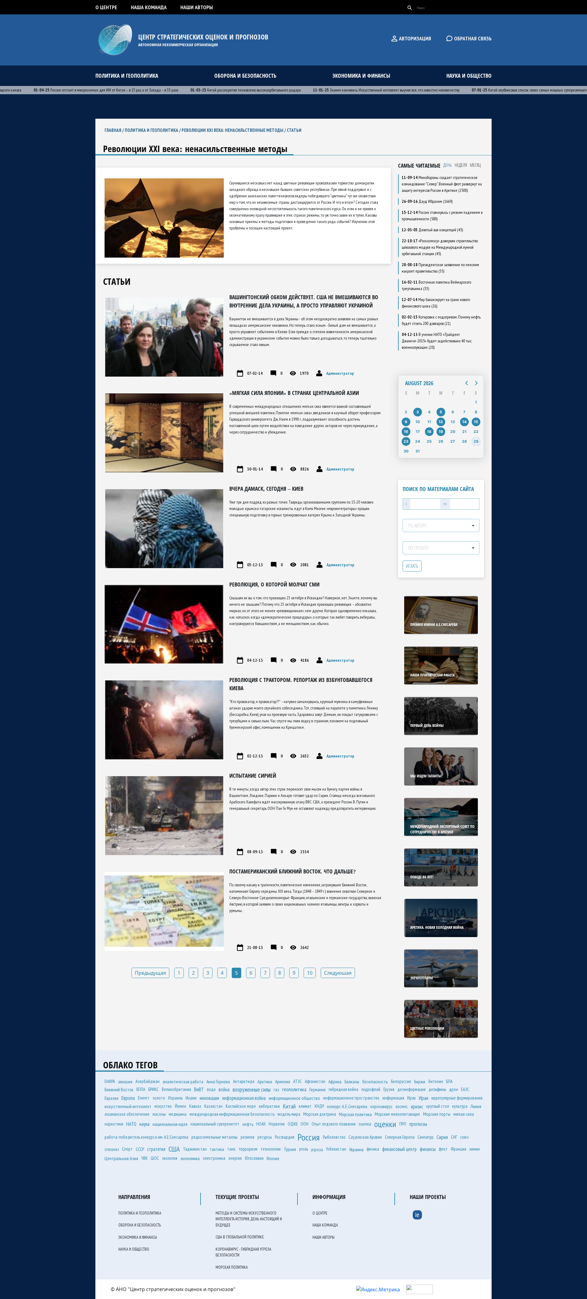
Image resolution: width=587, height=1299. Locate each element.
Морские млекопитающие (397, 1114)
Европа (128, 1097)
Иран (423, 1097)
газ (276, 1089)
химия (474, 1149)
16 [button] (406, 431)
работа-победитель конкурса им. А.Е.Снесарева (146, 1137)
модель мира (289, 1114)
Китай (289, 1106)
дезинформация (411, 1089)
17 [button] (418, 431)
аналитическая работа (183, 1081)
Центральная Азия (121, 1158)
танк (231, 1149)
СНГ (454, 1137)
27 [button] (452, 441)
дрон (453, 1089)
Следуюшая (338, 973)
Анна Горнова (218, 1081)
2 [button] (406, 412)
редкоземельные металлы (214, 1137)
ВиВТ (199, 1089)
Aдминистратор (339, 373)
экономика (190, 1158)
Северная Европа (400, 1137)
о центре (106, 7)
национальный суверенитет (214, 1124)
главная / (115, 130)
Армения (282, 1081)
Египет (144, 1098)
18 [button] (429, 431)
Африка (334, 1081)
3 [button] (417, 412)
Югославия (254, 1158)
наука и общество (469, 75)
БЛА (449, 1081)
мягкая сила (463, 1114)
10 (309, 973)
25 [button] (429, 441)
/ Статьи (292, 130)
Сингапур (426, 1137)
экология (169, 1158)
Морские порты (436, 1114)
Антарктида (243, 1081)
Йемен (180, 1106)
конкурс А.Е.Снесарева (347, 1106)
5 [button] (441, 412)
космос (402, 1106)
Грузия (388, 1089)
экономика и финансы (361, 75)
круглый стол (437, 1106)
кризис (417, 1106)
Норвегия (277, 1124)
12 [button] (441, 421)
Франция (458, 1149)
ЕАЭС (465, 1089)
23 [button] (406, 441)
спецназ (112, 1149)
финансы (428, 1149)
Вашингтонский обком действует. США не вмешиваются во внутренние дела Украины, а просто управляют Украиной (303, 301)
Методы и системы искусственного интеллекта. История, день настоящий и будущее (249, 1219)
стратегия (156, 1149)
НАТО (131, 1124)
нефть (247, 1124)
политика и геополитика (126, 75)
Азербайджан (147, 1081)
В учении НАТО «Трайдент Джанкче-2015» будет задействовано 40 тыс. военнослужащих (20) (437, 341)
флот (443, 1149)
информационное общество (294, 1098)
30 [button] (406, 451)
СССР (140, 1149)
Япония (273, 1158)
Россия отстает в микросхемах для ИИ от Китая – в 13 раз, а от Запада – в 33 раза (81, 90)
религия (247, 1137)
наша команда (149, 7)
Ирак (411, 1098)
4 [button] (429, 412)
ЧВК (144, 1158)
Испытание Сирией (252, 775)
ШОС (155, 1158)
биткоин (435, 1081)
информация (393, 1098)
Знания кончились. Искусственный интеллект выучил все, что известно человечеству (361, 90)
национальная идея (170, 1124)
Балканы (352, 1081)
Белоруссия (401, 1081)
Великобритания (176, 1089)
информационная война (244, 1098)
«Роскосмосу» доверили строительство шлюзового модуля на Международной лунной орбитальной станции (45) (440, 247)
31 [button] (417, 451)
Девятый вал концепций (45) (432, 230)
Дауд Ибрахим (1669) (427, 201)
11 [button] (429, 421)
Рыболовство (334, 1137)
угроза (317, 1149)
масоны (159, 1114)
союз (464, 1137)
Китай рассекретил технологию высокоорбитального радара (221, 90)
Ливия (476, 1106)
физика (373, 1149)
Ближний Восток (119, 1089)
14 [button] (464, 421)
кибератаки (269, 1106)
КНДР (319, 1106)
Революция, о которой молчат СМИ (274, 584)
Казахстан (213, 1106)
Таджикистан (195, 1149)
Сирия (442, 1137)
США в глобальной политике (240, 1237)
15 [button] (476, 421)
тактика (217, 1149)
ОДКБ (292, 1124)
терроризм (247, 1149)
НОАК (261, 1124)
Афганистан (315, 1081)
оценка (365, 1124)
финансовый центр (399, 1149)
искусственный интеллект (128, 1106)
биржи (419, 1081)
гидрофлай (370, 1089)
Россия (308, 1137)
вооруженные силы (252, 1089)
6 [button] (453, 412)
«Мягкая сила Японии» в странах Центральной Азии (294, 392)
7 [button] (464, 412)
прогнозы (418, 1124)
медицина (177, 1114)
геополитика (294, 1089)
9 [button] (406, 421)
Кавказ (195, 1106)
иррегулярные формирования (456, 1098)
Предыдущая (150, 973)
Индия (191, 1098)
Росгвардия (284, 1137)
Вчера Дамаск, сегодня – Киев (266, 488)
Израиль (175, 1098)
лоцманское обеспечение (127, 1114)
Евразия (111, 1098)
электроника (214, 1158)
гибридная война (343, 1089)
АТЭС (297, 1081)
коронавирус (381, 1106)
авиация (125, 1081)
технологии (270, 1149)
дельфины (437, 1089)
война (224, 1089)
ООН (304, 1124)
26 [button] (440, 441)
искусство (163, 1106)
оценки (385, 1124)
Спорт (127, 1149)
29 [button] (476, 441)
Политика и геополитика (151, 130)
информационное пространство (351, 1098)
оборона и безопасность (245, 75)
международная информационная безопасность (232, 1114)
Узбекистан (336, 1149)
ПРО (402, 1124)
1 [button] (476, 402)
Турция (290, 1149)
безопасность (375, 1081)
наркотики (114, 1124)
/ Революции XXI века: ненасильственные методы (230, 130)
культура (459, 1106)
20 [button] (452, 431)
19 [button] (441, 431)
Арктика (264, 1081)
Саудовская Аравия (365, 1137)
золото (159, 1098)
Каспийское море (241, 1106)
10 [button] (417, 421)
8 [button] (476, 412)
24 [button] (417, 441)
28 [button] (464, 441)
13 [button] (453, 421)
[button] (466, 383)
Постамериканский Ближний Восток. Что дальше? (292, 871)
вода (211, 1089)
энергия (235, 1158)
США (174, 1149)
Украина (356, 1149)
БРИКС (153, 1089)
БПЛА (140, 1089)
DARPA (110, 1081)
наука (144, 1124)
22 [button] (476, 431)
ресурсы (264, 1137)
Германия (317, 1089)
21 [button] (464, 431)
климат (305, 1106)
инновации (209, 1098)
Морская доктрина (319, 1114)
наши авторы (196, 7)
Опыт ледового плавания (334, 1124)
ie (417, 1214)
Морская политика (355, 1114)
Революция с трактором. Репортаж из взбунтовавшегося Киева (300, 684)
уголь (303, 1149)
